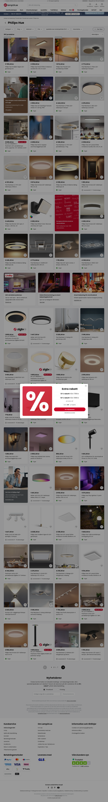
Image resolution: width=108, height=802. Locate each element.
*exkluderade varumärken (69, 412)
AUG (70, 405)
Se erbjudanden (70, 409)
